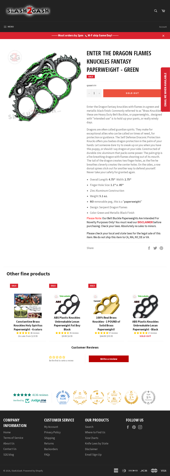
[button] (23, 333)
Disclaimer (91, 449)
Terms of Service (13, 438)
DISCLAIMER (145, 222)
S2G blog (8, 454)
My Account (51, 427)
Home (7, 432)
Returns (49, 443)
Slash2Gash (16, 470)
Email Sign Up (93, 454)
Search (89, 427)
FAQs (47, 454)
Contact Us (9, 449)
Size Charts (91, 438)
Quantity (91, 85)
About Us (8, 443)
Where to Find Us (95, 432)
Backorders (51, 449)
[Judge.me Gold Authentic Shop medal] (80, 397)
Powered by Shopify (33, 470)
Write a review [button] (108, 358)
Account (163, 26)
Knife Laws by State (96, 443)
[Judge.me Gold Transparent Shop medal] (97, 397)
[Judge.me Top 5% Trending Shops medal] (148, 397)
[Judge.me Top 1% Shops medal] (131, 397)
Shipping (49, 438)
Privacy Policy (52, 432)
